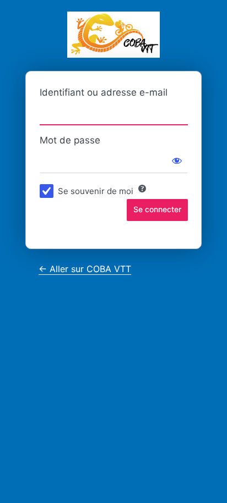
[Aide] (142, 188)
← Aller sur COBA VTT (85, 268)
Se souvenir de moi (95, 191)
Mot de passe (70, 140)
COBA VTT (113, 35)
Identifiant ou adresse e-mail (103, 92)
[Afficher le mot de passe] (177, 161)
